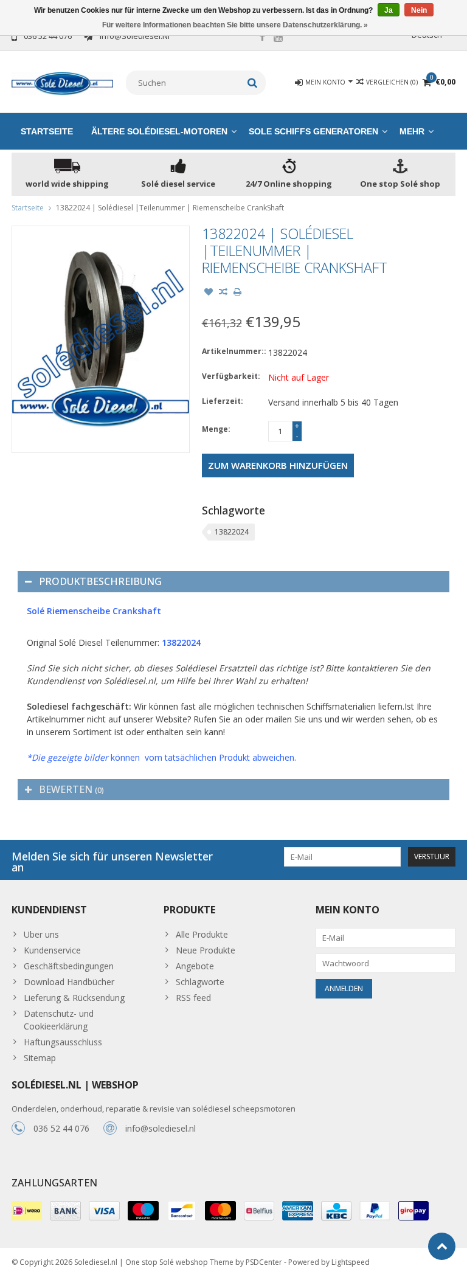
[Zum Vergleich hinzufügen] (223, 293)
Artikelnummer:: (232, 351)
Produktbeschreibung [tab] (100, 581)
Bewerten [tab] (71, 789)
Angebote (195, 966)
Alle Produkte (202, 934)
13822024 (232, 532)
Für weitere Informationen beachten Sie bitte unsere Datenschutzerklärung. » (235, 25)
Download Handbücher (69, 982)
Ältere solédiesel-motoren (159, 131)
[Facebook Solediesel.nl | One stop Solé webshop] (262, 37)
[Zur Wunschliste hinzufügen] (208, 293)
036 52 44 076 (61, 1128)
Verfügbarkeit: (231, 376)
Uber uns (41, 934)
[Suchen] (253, 83)
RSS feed (193, 997)
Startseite (47, 131)
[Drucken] (237, 293)
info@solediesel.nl (160, 1128)
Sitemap (40, 1058)
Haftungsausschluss (63, 1042)
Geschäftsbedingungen (69, 966)
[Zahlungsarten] (27, 1210)
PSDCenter (264, 1262)
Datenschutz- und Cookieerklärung (59, 1020)
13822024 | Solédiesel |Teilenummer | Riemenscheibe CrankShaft (170, 207)
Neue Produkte (205, 950)
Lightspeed (350, 1262)
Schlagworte (200, 982)
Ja (388, 10)
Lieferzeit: (222, 401)
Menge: (216, 429)
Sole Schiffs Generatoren (313, 131)
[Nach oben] (441, 1246)
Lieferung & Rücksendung (74, 997)
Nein (419, 10)
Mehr (412, 131)
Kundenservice (52, 950)
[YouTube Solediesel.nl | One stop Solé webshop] (278, 37)
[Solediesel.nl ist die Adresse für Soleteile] (63, 82)
